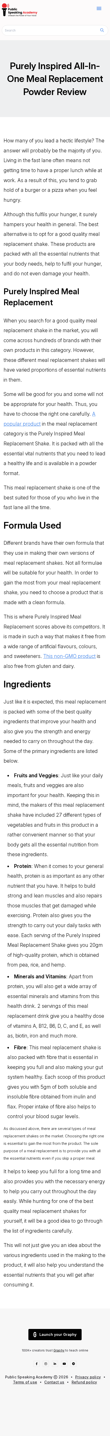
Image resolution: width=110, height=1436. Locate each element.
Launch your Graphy (57, 1334)
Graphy (58, 1350)
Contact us (54, 1382)
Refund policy (84, 1382)
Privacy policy (88, 1377)
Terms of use (25, 1382)
